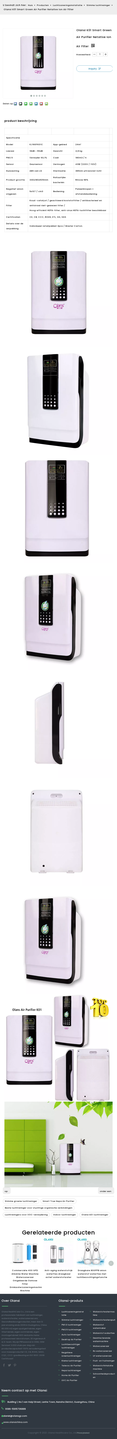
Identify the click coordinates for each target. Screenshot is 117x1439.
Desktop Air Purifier (72, 1339)
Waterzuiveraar (101, 1346)
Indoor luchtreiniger (64, 1214)
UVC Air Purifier (69, 1380)
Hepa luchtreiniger (71, 1370)
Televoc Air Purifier (71, 1365)
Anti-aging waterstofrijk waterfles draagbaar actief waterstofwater (59, 1274)
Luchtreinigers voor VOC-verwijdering (26, 1214)
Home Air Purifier (70, 1375)
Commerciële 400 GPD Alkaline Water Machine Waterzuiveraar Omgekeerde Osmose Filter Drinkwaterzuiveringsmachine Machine (26, 1280)
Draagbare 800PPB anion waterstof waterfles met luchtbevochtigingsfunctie (92, 1274)
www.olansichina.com (15, 1422)
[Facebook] (4, 1365)
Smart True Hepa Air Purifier (58, 1201)
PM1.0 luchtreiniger (71, 1324)
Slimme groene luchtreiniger (21, 1201)
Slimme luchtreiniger (72, 1319)
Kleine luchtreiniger (72, 1360)
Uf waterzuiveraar (102, 1355)
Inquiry (93, 68)
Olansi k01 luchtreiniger (95, 1214)
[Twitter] (9, 1365)
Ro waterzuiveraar (102, 1351)
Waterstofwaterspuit (104, 1319)
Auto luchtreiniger (71, 1334)
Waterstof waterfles (104, 1333)
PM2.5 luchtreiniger (72, 1329)
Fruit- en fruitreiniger (104, 1360)
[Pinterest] (14, 1365)
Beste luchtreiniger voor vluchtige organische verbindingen (38, 1207)
